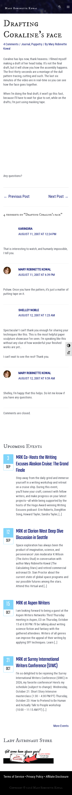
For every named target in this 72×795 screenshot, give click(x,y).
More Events (61, 726)
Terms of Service (14, 776)
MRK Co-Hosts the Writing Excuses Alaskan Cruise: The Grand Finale (42, 464)
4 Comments (11, 44)
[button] (59, 7)
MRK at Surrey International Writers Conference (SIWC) (37, 663)
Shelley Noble (28, 310)
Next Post (58, 196)
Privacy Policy (34, 776)
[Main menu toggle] (68, 7)
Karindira (25, 229)
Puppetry (36, 44)
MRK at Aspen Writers (33, 603)
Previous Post (16, 196)
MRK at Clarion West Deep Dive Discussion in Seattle (39, 534)
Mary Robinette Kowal (21, 8)
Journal (25, 44)
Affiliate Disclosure (57, 776)
